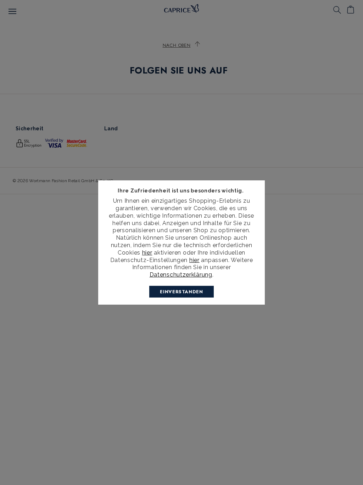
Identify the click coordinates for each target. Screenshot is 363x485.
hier (147, 252)
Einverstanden (181, 291)
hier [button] (194, 260)
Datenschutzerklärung (181, 274)
